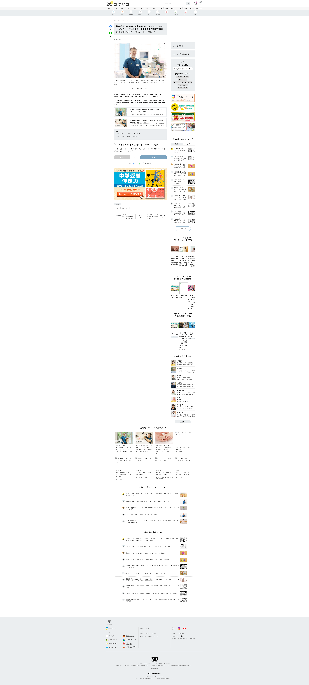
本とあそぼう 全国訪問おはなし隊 (149, 636)
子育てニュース (179, 82)
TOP (115, 20)
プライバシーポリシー (187, 636)
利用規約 (182, 633)
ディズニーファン (144, 631)
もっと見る (182, 228)
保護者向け (199, 8)
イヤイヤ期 (189, 82)
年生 (153, 8)
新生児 (117, 204)
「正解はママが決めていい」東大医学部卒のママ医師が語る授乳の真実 (127, 216)
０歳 (117, 208)
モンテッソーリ (183, 85)
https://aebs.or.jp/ (154, 668)
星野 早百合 (117, 39)
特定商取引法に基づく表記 (178, 638)
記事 (119, 20)
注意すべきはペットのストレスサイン (128, 136)
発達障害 (180, 77)
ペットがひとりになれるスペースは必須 (129, 133)
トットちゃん (183, 79)
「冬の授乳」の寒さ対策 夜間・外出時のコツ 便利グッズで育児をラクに (152, 216)
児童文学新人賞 (183, 88)
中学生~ (192, 8)
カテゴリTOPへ (140, 216)
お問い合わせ (175, 633)
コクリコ (183, 349)
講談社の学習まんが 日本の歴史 (148, 634)
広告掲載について (176, 636)
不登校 (187, 77)
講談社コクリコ (174, 336)
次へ (153, 157)
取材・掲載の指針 (190, 638)
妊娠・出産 (125, 20)
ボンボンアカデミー (145, 628)
